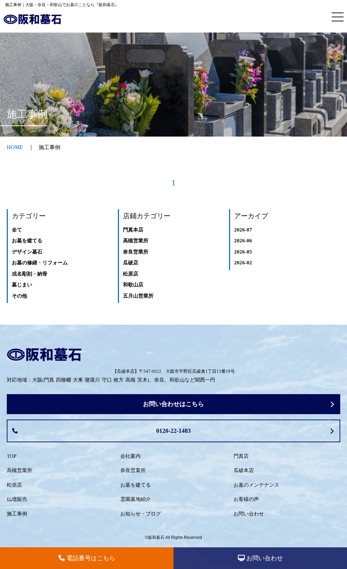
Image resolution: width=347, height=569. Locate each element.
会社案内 (130, 456)
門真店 (241, 456)
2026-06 (243, 240)
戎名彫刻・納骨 (29, 274)
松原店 (130, 274)
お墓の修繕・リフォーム (40, 262)
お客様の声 (246, 499)
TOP (11, 456)
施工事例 (17, 513)
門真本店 (133, 229)
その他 (19, 296)
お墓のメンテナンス (256, 485)
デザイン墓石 (27, 252)
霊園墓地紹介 (135, 499)
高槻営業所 (135, 240)
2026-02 (243, 262)
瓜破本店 (243, 470)
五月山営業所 (138, 296)
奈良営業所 (135, 252)
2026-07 (243, 229)
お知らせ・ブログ (140, 513)
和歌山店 (133, 284)
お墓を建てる (27, 240)
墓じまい (22, 284)
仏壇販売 (17, 499)
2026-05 (243, 252)
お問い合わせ (248, 513)
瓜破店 (130, 262)
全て (17, 229)
